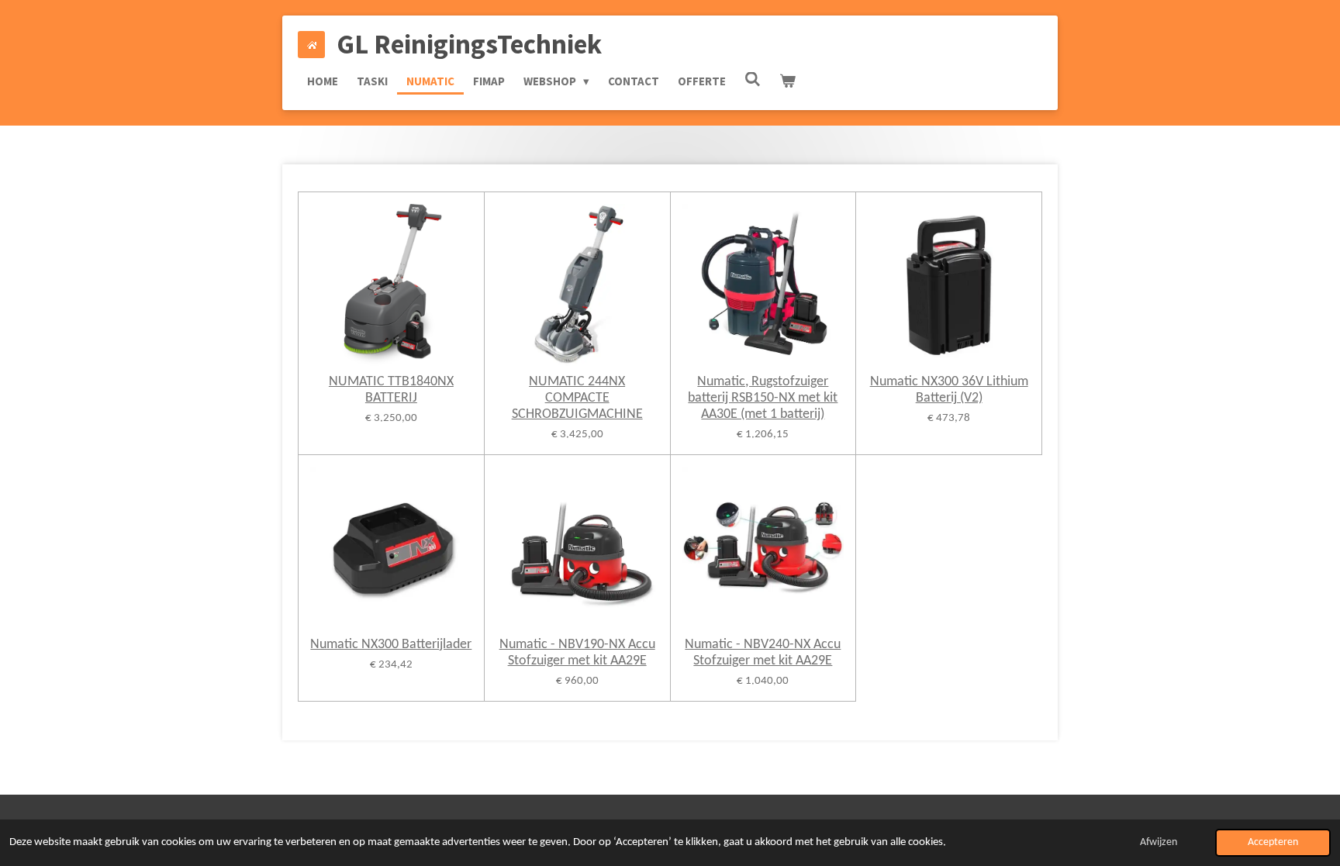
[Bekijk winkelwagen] (787, 81)
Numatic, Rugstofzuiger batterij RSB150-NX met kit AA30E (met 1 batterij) (762, 398)
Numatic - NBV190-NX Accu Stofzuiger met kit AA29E (577, 652)
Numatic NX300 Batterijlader (390, 644)
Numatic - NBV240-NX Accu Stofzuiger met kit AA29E (763, 652)
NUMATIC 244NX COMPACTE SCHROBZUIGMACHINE (577, 398)
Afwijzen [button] (1158, 842)
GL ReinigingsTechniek (469, 44)
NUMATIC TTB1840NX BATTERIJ (391, 389)
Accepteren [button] (1273, 842)
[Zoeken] (752, 79)
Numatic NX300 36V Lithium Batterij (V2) (949, 389)
